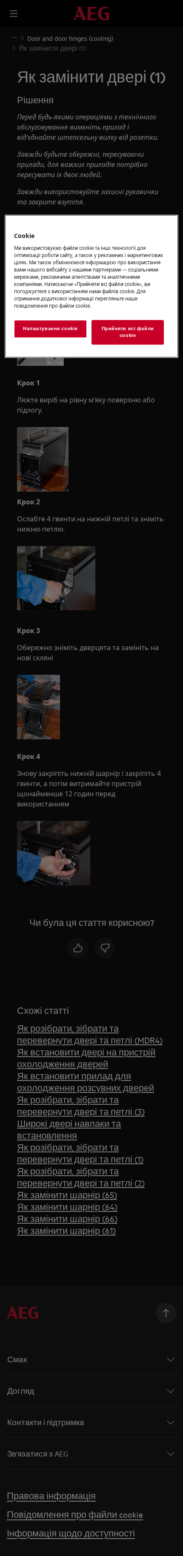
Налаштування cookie (50, 328)
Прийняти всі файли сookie (128, 332)
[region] (92, 286)
